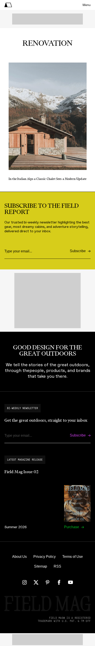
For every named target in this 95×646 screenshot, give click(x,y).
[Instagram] (24, 582)
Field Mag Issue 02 (21, 471)
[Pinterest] (47, 582)
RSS (57, 566)
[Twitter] (36, 582)
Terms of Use (72, 556)
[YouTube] (70, 582)
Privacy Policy (44, 556)
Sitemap (40, 566)
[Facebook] (59, 582)
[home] (8, 5)
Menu (87, 5)
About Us (19, 556)
